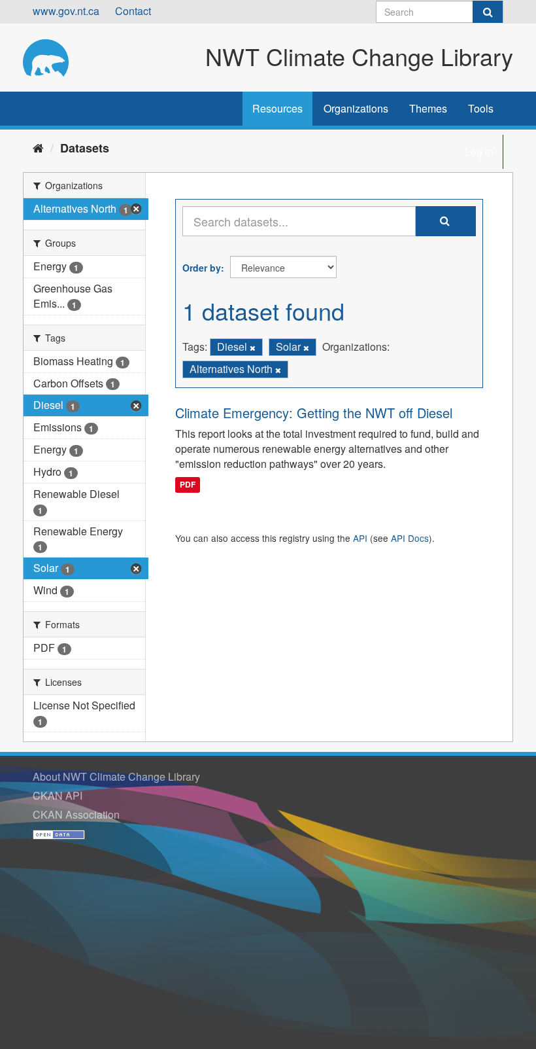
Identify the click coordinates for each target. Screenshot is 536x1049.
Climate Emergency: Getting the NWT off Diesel (313, 412)
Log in (479, 151)
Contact (133, 10)
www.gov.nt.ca (66, 10)
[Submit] (488, 12)
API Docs (410, 537)
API (360, 537)
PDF (187, 484)
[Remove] (253, 347)
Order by (201, 267)
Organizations (356, 108)
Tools (481, 108)
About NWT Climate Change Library (116, 776)
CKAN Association (76, 814)
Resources (277, 108)
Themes (428, 108)
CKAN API (57, 795)
